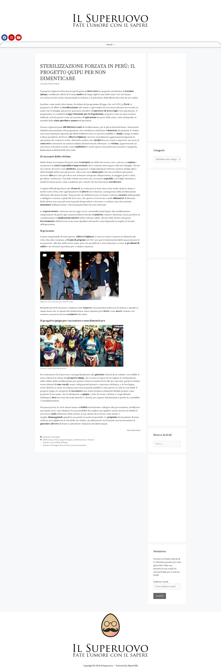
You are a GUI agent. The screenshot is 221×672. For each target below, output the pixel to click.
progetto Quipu (65, 440)
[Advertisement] (167, 97)
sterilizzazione (79, 440)
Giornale (46, 437)
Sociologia (55, 437)
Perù (56, 440)
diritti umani (48, 440)
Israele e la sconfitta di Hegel (55, 442)
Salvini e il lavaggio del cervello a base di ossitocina (64, 445)
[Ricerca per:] (167, 443)
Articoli (109, 45)
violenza (90, 440)
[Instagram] (11, 37)
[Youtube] (18, 37)
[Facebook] (4, 37)
